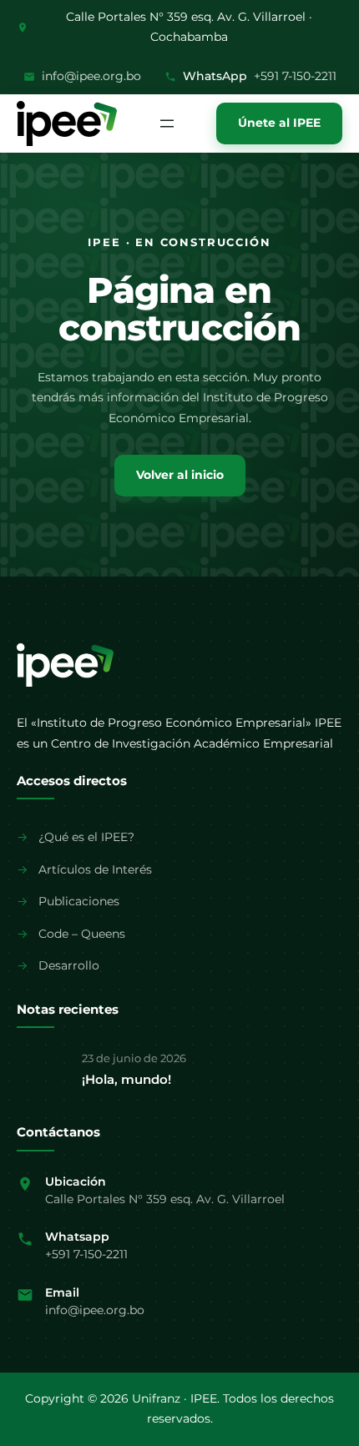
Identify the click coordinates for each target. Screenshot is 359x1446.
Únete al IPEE (279, 122)
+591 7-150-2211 (295, 75)
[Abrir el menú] (167, 123)
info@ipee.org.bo (91, 75)
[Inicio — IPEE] (65, 665)
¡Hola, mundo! (126, 1079)
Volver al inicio (180, 474)
